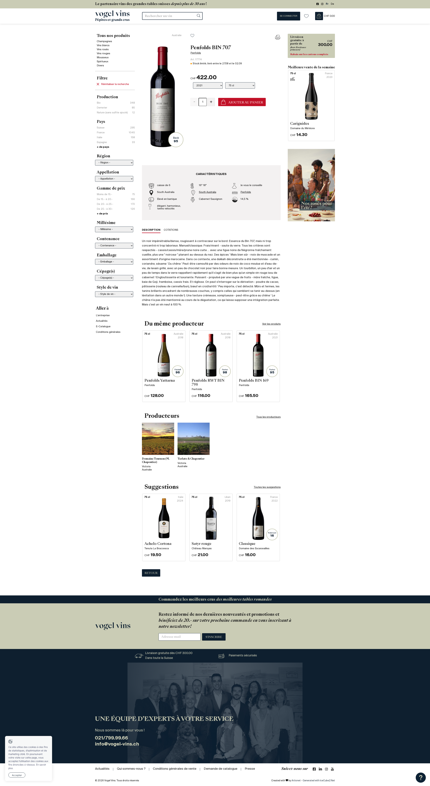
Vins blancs (103, 45)
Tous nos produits (113, 36)
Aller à (102, 309)
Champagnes (104, 41)
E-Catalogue (103, 326)
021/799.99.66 (111, 738)
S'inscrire (214, 637)
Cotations (171, 230)
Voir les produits (271, 324)
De (332, 4)
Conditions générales (108, 332)
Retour (151, 573)
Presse (250, 769)
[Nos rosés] (311, 185)
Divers (100, 65)
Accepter (17, 775)
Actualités (102, 321)
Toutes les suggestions (267, 487)
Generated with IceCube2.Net (319, 780)
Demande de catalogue (220, 769)
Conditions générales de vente (174, 769)
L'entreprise (103, 315)
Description (151, 230)
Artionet (296, 780)
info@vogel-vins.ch (117, 744)
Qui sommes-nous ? (131, 769)
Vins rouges (103, 53)
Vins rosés (103, 49)
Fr (327, 4)
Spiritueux (102, 61)
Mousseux (103, 57)
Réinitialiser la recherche (115, 84)
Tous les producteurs (268, 417)
